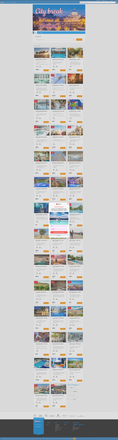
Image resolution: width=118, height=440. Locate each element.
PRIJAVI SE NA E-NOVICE (59, 232)
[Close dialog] (68, 204)
